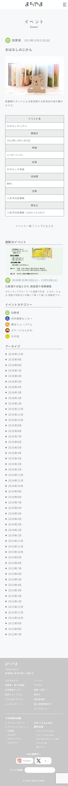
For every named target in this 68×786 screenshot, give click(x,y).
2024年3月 (15, 524)
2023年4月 (15, 585)
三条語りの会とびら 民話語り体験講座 (28, 286)
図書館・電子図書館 (15, 685)
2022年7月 (15, 634)
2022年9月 (15, 623)
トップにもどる (44, 226)
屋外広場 (38, 726)
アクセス (38, 685)
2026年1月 (15, 403)
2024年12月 (15, 475)
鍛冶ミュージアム (21, 324)
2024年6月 (15, 508)
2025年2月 (15, 464)
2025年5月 (15, 447)
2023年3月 (15, 590)
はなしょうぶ (13, 738)
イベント (38, 680)
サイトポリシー (41, 708)
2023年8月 (15, 563)
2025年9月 (15, 425)
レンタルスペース (13, 704)
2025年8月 (15, 431)
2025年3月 (15, 458)
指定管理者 (39, 699)
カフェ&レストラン (14, 699)
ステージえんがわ (22, 330)
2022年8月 (15, 629)
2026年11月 (15, 354)
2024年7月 (15, 502)
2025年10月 (15, 420)
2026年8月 (15, 365)
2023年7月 (15, 568)
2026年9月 (15, 359)
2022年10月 (15, 618)
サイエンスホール (16, 722)
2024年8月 (15, 497)
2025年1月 (15, 469)
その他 (15, 336)
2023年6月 (15, 574)
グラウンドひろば (45, 731)
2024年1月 (15, 535)
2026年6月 (15, 376)
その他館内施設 (13, 718)
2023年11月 (15, 546)
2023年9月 (15, 557)
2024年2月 (15, 530)
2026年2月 (15, 398)
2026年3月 (15, 392)
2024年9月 (15, 491)
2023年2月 (15, 596)
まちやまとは (11, 680)
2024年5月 (15, 513)
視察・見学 (39, 689)
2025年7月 (15, 436)
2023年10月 (15, 552)
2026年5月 (15, 381)
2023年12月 (15, 541)
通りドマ (40, 746)
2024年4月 (15, 519)
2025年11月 (15, 414)
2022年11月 (15, 612)
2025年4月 (15, 453)
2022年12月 (15, 606)
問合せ (37, 694)
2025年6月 (15, 442)
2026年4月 (15, 387)
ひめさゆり (12, 742)
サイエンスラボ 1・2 (18, 726)
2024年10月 (15, 486)
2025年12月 (15, 409)
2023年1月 (15, 601)
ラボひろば (41, 743)
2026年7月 (15, 370)
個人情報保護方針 (42, 704)
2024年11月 (15, 480)
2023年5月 (15, 579)
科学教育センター (22, 318)
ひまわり (11, 734)
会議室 (11, 730)
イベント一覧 (24, 226)
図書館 (15, 312)
